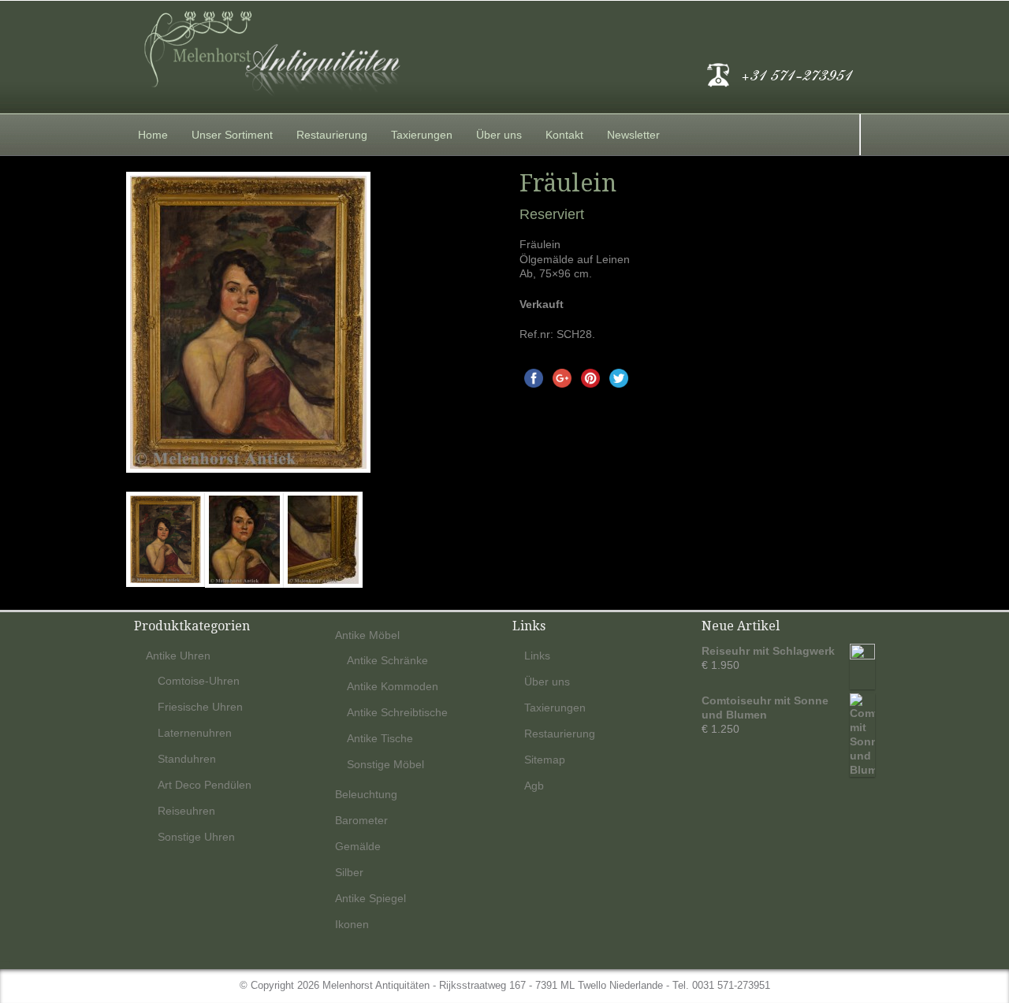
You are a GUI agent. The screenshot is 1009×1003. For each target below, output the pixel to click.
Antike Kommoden (392, 686)
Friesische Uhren (200, 706)
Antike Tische (380, 738)
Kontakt (564, 134)
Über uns (499, 134)
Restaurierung (331, 134)
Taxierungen (421, 134)
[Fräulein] (308, 322)
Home (153, 134)
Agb (534, 785)
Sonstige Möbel (385, 764)
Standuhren (187, 758)
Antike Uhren (178, 655)
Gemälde (358, 846)
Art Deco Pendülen (204, 784)
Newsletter (633, 134)
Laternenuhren (195, 732)
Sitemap (544, 759)
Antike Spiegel (370, 898)
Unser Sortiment (232, 134)
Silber (349, 872)
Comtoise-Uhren (199, 680)
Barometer (361, 820)
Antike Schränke (387, 660)
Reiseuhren (186, 810)
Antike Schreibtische (397, 712)
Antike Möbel (367, 635)
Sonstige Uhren (196, 836)
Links (537, 655)
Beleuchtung (366, 794)
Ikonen (352, 924)
